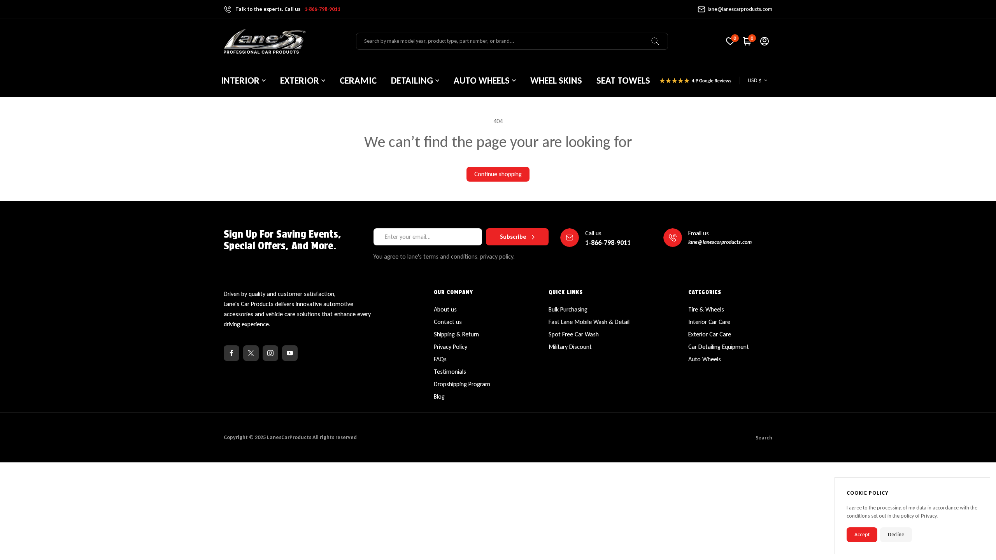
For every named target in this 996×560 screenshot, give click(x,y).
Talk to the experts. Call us (287, 9)
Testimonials (450, 371)
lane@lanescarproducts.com (740, 9)
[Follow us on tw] (251, 353)
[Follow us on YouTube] (290, 353)
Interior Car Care (709, 322)
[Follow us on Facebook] (231, 353)
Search (764, 437)
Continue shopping (498, 174)
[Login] (764, 41)
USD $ (754, 80)
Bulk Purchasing (568, 309)
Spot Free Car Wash (574, 334)
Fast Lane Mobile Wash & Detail (589, 322)
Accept (862, 534)
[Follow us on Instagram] (270, 353)
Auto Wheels (704, 359)
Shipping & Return (456, 334)
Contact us (448, 322)
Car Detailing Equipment (718, 346)
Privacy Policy (450, 346)
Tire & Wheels (706, 309)
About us (445, 309)
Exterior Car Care (709, 334)
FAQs (440, 359)
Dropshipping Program (462, 384)
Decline (896, 534)
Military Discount (570, 346)
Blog (439, 396)
